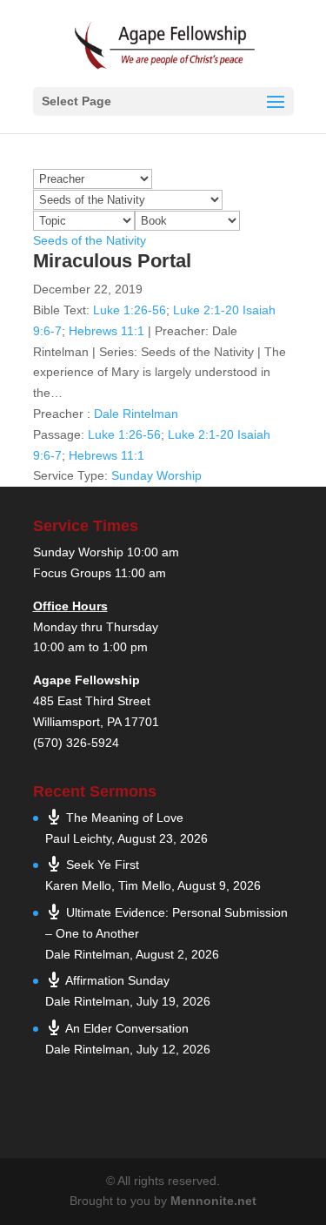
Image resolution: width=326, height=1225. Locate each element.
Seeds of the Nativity (89, 240)
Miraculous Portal (112, 261)
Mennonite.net (213, 1201)
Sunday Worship (156, 475)
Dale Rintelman (136, 414)
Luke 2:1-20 (206, 310)
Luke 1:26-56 (129, 310)
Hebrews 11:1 (106, 331)
